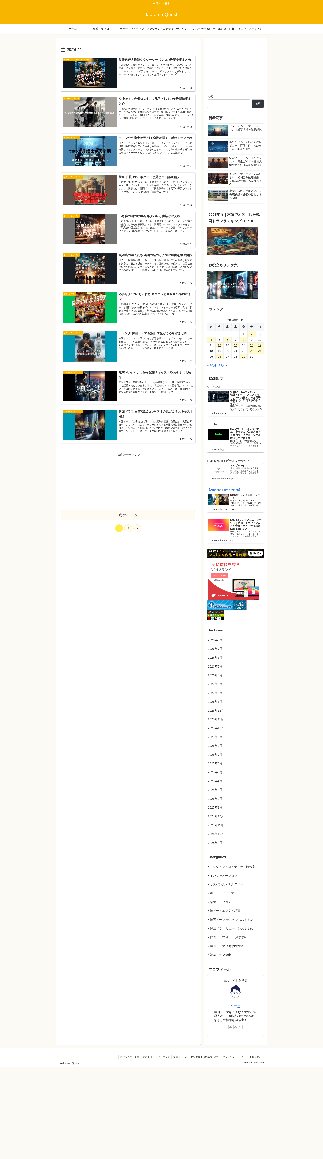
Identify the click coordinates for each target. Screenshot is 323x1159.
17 (259, 345)
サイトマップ (163, 1057)
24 (259, 351)
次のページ (128, 515)
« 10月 (211, 365)
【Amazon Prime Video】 (224, 490)
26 (219, 356)
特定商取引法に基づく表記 (205, 1057)
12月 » (223, 365)
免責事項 (147, 1057)
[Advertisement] (128, 481)
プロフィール (180, 1057)
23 (251, 351)
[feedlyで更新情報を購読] (235, 1027)
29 (243, 356)
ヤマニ (235, 1006)
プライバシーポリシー (234, 1057)
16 (251, 345)
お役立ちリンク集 (129, 1057)
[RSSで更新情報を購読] (240, 1027)
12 (219, 345)
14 (235, 345)
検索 (210, 96)
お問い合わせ (257, 1057)
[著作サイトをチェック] (230, 1027)
